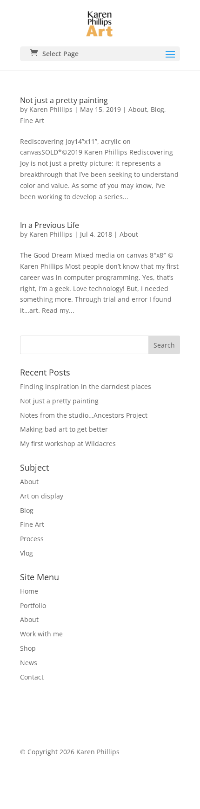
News (28, 662)
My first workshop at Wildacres (68, 443)
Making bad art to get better (64, 429)
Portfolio (33, 605)
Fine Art (32, 120)
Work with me (41, 633)
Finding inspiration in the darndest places (85, 386)
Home (29, 591)
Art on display (41, 496)
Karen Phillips (51, 109)
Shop (28, 648)
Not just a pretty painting (64, 100)
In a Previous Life (49, 225)
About (137, 109)
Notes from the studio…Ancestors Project (83, 415)
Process (32, 538)
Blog (157, 109)
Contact (32, 677)
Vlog (26, 553)
